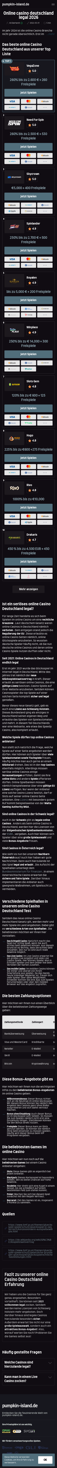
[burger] (53, 4)
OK (45, 1460)
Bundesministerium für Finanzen (22, 872)
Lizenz (24, 800)
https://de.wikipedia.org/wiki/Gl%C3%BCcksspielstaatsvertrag (29, 1241)
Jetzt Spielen (28, 92)
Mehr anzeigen (28, 589)
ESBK (10, 834)
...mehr (50, 34)
